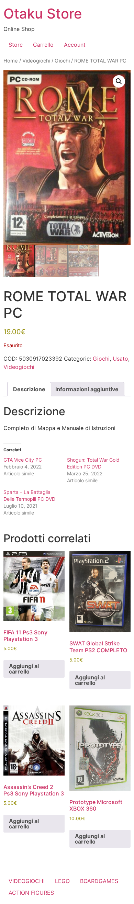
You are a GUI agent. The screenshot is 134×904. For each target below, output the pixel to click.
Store (16, 44)
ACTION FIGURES (31, 892)
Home (10, 61)
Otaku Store (42, 13)
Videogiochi (36, 61)
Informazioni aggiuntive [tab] (87, 389)
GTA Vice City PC (22, 460)
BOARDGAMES (99, 881)
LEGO (62, 881)
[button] (119, 81)
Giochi (62, 61)
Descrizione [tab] (29, 389)
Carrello (43, 44)
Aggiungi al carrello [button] (24, 669)
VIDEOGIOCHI (27, 881)
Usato (120, 358)
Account (75, 44)
